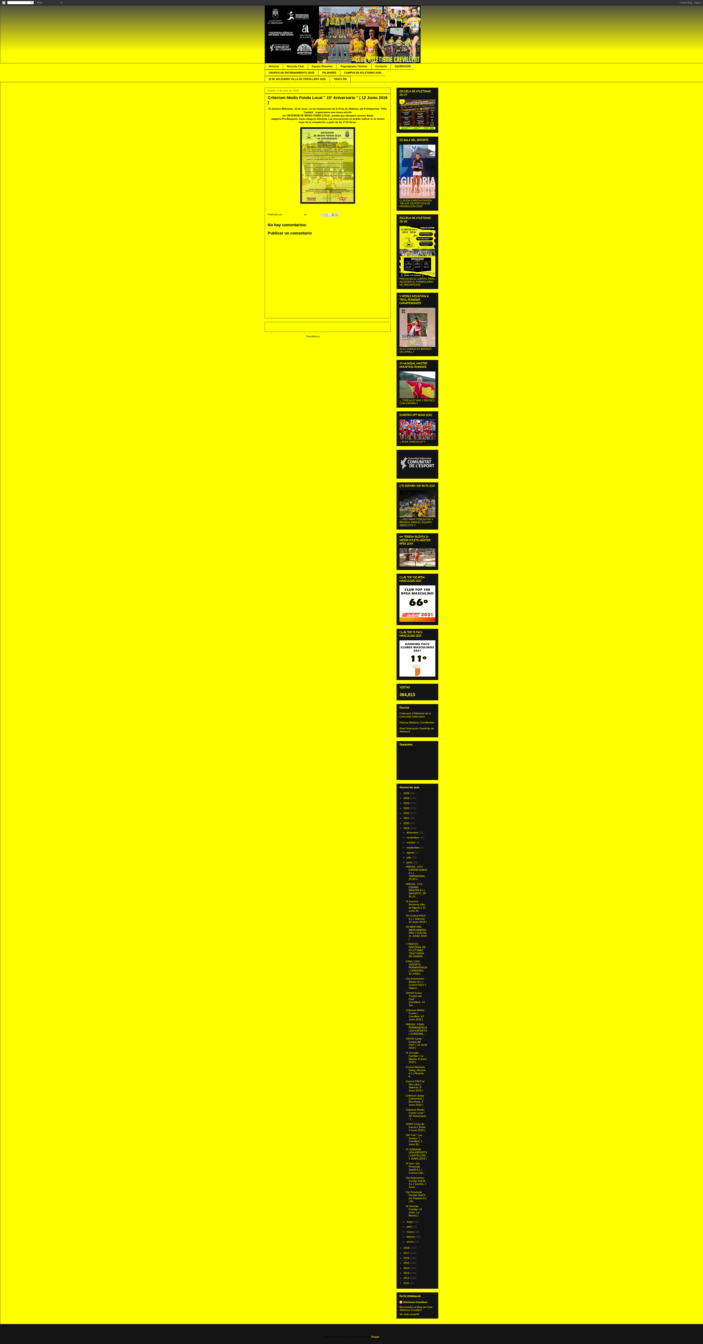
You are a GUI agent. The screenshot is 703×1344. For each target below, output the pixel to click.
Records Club (295, 66)
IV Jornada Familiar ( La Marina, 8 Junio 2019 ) (416, 1057)
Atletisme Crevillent (415, 1302)
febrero (411, 1236)
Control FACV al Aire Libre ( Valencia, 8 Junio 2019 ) (415, 1086)
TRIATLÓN (340, 79)
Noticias (274, 66)
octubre (411, 842)
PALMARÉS (329, 72)
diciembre (413, 832)
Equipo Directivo (322, 66)
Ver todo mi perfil (409, 1314)
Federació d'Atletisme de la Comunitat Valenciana (415, 715)
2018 (406, 1247)
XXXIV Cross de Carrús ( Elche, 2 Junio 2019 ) (416, 1127)
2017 (406, 1253)
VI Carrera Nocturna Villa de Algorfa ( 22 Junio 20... (416, 906)
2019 (406, 828)
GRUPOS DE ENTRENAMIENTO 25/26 (291, 72)
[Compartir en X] (330, 215)
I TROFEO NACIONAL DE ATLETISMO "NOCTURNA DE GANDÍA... (416, 950)
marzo (411, 1231)
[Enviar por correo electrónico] (323, 215)
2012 (406, 1277)
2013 (406, 1273)
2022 (406, 813)
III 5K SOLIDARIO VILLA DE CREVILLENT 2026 (297, 79)
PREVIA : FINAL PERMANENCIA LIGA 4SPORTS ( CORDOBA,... (416, 1029)
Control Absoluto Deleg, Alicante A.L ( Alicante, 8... (416, 1072)
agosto (411, 852)
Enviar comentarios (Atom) (335, 336)
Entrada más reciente (281, 326)
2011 (406, 1283)
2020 (406, 823)
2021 (406, 818)
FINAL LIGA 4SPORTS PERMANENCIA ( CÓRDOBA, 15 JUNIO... (416, 967)
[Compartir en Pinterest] (337, 215)
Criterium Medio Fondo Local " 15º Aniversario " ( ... (416, 1114)
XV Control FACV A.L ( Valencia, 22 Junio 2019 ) (416, 918)
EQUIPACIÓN (403, 66)
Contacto (381, 66)
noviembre (413, 837)
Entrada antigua (377, 326)
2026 (406, 793)
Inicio (331, 326)
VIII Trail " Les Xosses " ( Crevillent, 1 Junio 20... (414, 1140)
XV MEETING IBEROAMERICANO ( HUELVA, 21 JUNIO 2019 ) (416, 933)
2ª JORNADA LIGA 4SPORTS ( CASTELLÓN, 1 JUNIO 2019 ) (416, 1154)
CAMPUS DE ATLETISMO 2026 (362, 72)
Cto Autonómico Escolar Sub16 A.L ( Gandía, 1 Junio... (416, 1182)
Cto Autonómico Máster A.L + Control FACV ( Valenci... (416, 983)
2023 (406, 808)
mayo (410, 1221)
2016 (406, 1257)
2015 (406, 1262)
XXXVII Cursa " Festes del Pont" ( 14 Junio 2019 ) (416, 1043)
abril (409, 1226)
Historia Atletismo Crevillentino (416, 722)
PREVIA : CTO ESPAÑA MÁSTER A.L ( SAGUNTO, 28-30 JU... (416, 890)
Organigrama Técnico (354, 66)
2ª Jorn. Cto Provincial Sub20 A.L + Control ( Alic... (415, 1168)
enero (410, 1241)
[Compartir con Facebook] (333, 215)
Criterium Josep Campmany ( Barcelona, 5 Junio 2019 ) (415, 1100)
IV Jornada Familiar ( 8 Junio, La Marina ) (414, 1211)
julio (409, 857)
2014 (406, 1268)
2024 (406, 803)
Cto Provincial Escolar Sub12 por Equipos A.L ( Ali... (416, 1197)
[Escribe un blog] (326, 215)
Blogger (375, 1336)
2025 (406, 798)
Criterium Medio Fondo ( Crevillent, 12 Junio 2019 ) (415, 1015)
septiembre (413, 847)
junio (410, 862)
